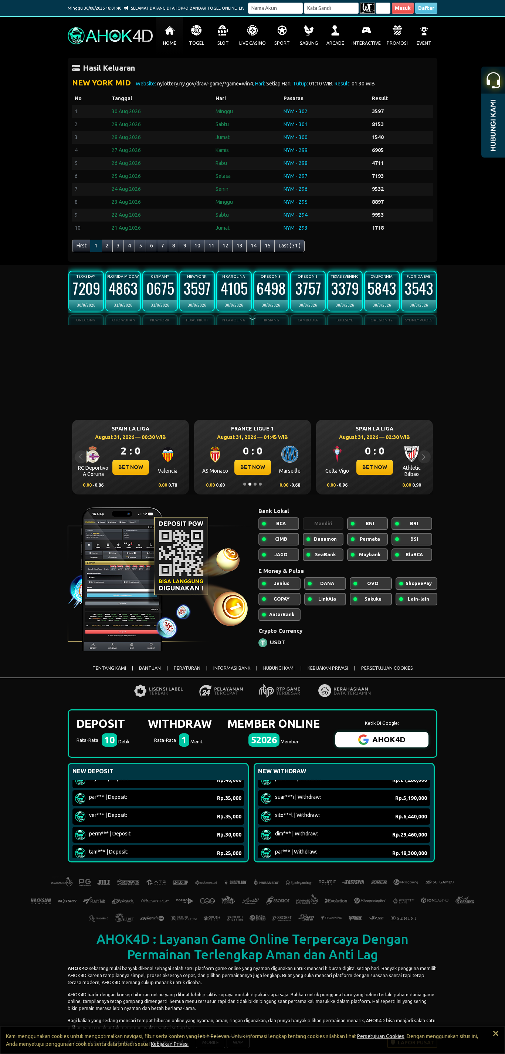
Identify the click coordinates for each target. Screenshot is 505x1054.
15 (268, 246)
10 (197, 246)
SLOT (223, 43)
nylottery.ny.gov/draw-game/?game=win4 (205, 84)
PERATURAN (187, 668)
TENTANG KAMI (109, 668)
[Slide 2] (249, 484)
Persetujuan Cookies (380, 1036)
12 (225, 246)
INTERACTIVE (366, 43)
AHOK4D (78, 968)
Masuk (403, 8)
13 (240, 246)
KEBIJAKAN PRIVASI (328, 668)
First (82, 246)
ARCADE (335, 43)
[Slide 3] (255, 484)
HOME (169, 43)
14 (254, 246)
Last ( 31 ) (290, 246)
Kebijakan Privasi (170, 1044)
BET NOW (97, 467)
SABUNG (309, 43)
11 (211, 246)
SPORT (282, 43)
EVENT (424, 43)
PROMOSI (397, 43)
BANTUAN (150, 668)
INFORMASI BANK (231, 668)
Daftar (426, 8)
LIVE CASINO (252, 43)
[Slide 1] (244, 484)
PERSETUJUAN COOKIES (387, 668)
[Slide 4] (260, 484)
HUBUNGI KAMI (279, 668)
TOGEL (196, 43)
